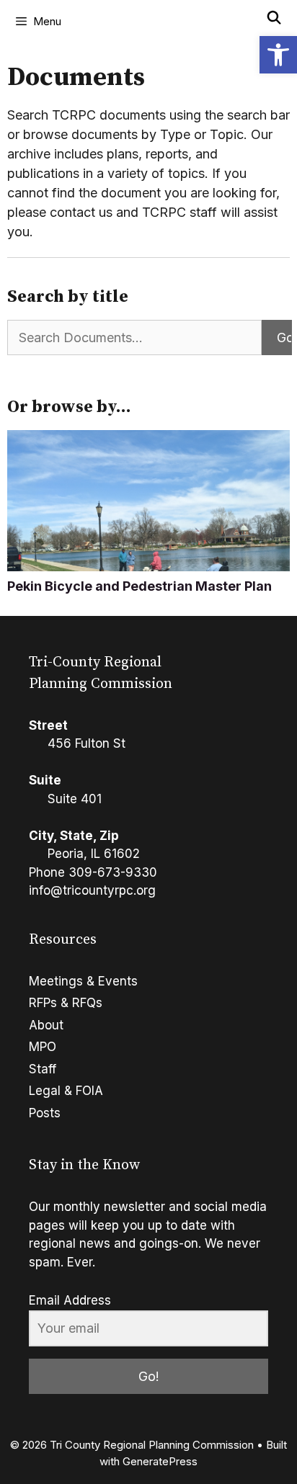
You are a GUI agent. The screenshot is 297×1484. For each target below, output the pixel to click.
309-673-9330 (112, 872)
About (46, 1025)
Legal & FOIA (66, 1090)
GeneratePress (160, 1461)
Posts (45, 1113)
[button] (278, 54)
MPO (42, 1047)
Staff (42, 1069)
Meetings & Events (83, 981)
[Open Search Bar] (274, 18)
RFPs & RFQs (65, 1003)
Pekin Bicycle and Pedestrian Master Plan (139, 586)
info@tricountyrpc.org (92, 890)
